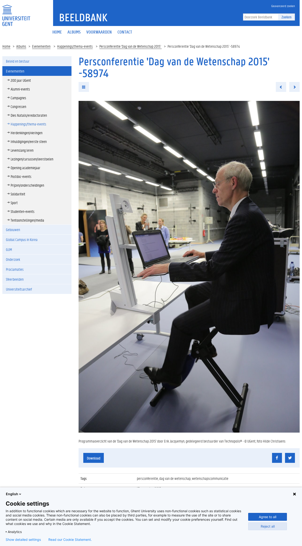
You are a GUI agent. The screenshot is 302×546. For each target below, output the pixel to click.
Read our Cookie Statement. (70, 540)
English (12, 494)
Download (93, 458)
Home (6, 46)
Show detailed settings (23, 540)
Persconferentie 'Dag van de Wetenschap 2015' (130, 46)
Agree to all (267, 517)
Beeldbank (83, 17)
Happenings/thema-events (75, 46)
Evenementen (41, 46)
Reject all (268, 526)
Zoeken (286, 16)
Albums (21, 46)
